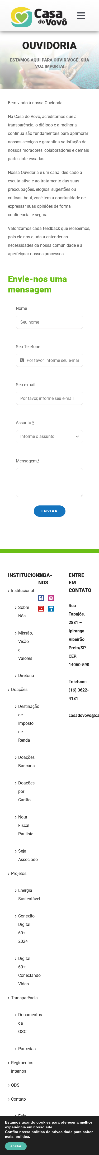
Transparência (19, 997)
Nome (21, 308)
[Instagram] (51, 598)
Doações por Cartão (21, 791)
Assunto (25, 422)
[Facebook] (41, 598)
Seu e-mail (25, 384)
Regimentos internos (19, 1067)
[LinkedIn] (51, 609)
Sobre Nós (21, 611)
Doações (19, 689)
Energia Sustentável (21, 894)
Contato (18, 1099)
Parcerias (21, 1048)
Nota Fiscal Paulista (21, 825)
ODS (15, 1085)
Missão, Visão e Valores (21, 646)
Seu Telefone (28, 346)
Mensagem (28, 460)
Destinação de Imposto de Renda (21, 723)
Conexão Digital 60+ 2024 (21, 928)
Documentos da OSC (21, 1023)
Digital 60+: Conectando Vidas (21, 971)
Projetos (18, 873)
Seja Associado (21, 855)
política (22, 1136)
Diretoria (21, 675)
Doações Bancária (21, 761)
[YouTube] (41, 609)
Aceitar (15, 1146)
